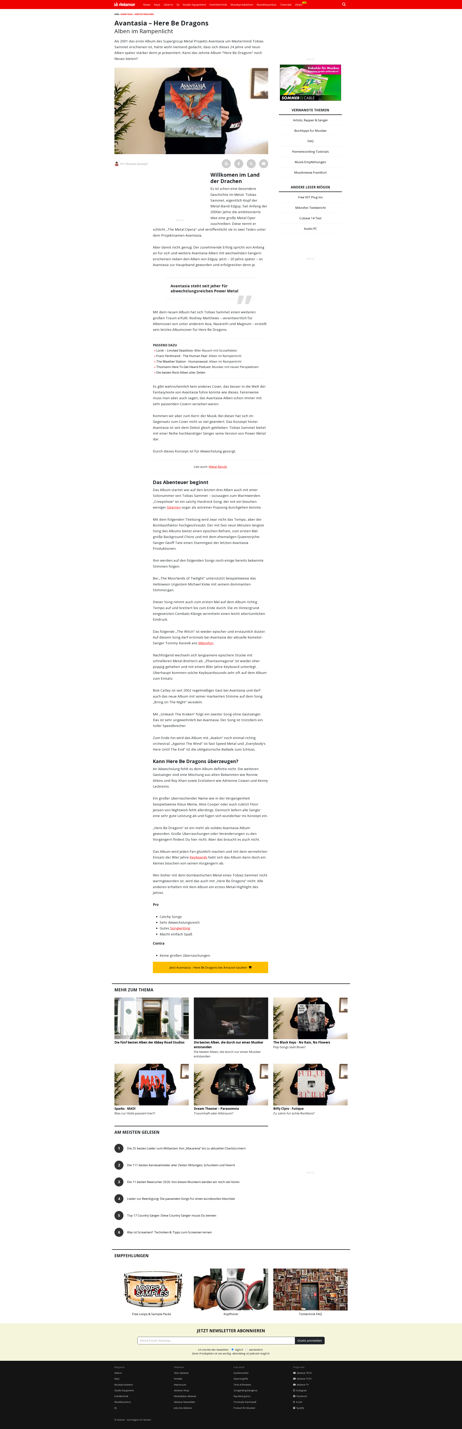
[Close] (298, 673)
